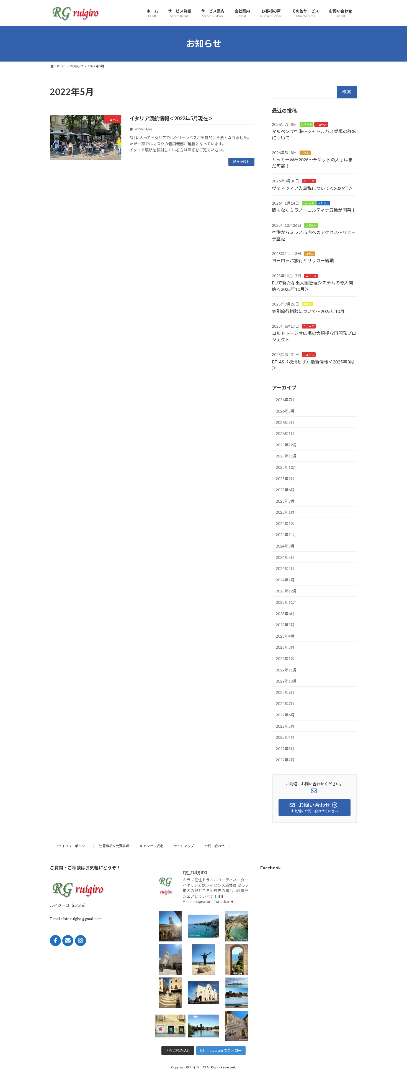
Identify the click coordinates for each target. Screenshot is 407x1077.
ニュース (321, 124)
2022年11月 (286, 669)
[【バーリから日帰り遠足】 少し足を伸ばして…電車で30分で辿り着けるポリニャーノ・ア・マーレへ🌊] (236, 959)
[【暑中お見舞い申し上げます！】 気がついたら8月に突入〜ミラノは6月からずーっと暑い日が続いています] (170, 926)
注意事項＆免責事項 (114, 846)
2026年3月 (285, 422)
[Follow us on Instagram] (80, 940)
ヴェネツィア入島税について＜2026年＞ (312, 187)
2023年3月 (285, 647)
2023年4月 (285, 635)
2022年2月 (285, 759)
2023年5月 (285, 624)
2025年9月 (285, 478)
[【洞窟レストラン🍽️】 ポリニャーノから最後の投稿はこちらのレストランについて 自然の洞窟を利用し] (203, 926)
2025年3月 (285, 500)
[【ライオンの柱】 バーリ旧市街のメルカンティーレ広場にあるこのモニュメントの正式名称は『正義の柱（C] (170, 992)
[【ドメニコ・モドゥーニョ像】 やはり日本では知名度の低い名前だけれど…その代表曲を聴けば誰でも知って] (203, 959)
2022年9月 (285, 692)
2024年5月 (285, 557)
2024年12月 (286, 523)
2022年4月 (285, 737)
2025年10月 (286, 467)
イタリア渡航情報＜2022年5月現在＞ (171, 118)
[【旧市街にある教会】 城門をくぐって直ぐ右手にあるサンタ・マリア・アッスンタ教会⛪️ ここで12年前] (170, 959)
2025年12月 (286, 444)
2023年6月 (285, 613)
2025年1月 (285, 512)
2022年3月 (285, 748)
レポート (306, 124)
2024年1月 (285, 579)
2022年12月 (286, 658)
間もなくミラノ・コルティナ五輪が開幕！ (314, 210)
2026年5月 (285, 411)
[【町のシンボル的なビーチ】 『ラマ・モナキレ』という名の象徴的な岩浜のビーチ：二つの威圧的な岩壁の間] (236, 926)
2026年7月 (285, 399)
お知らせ (323, 203)
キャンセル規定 (151, 846)
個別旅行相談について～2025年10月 (308, 311)
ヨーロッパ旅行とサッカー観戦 (303, 260)
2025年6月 (285, 489)
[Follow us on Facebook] (55, 940)
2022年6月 (285, 714)
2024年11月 (286, 534)
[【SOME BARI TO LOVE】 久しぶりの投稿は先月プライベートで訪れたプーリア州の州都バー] (170, 1026)
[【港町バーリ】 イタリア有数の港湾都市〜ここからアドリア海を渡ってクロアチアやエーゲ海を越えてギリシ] (236, 992)
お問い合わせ (215, 846)
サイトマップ (184, 846)
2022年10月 (286, 681)
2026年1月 (285, 433)
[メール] (67, 940)
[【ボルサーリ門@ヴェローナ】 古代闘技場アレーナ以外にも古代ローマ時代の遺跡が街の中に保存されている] (236, 1026)
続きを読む (241, 162)
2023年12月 (286, 591)
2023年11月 (286, 602)
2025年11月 (286, 456)
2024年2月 (285, 568)
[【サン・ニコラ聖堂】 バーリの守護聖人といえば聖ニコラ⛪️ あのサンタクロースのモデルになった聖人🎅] (203, 992)
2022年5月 (285, 726)
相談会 (307, 304)
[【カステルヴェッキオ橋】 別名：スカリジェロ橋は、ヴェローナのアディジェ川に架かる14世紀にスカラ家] (203, 1026)
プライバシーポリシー (71, 846)
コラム (305, 152)
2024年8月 (285, 546)
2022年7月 (285, 703)
